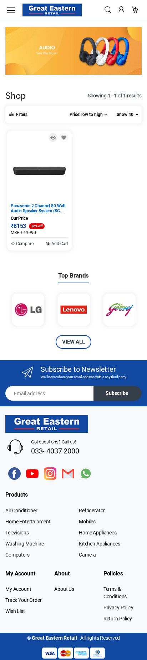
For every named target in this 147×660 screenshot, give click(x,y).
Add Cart (59, 243)
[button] (108, 9)
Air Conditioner (21, 510)
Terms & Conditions (115, 592)
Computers (17, 555)
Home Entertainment (27, 521)
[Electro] (52, 10)
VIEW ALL (73, 342)
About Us (64, 589)
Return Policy (117, 618)
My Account (18, 589)
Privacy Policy (118, 607)
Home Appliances (98, 532)
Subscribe (117, 393)
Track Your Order (23, 600)
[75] (63, 137)
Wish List (15, 611)
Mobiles (87, 521)
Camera (87, 555)
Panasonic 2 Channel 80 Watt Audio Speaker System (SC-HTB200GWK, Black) (38, 210)
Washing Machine (24, 544)
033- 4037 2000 (55, 451)
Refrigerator (92, 510)
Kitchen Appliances (99, 544)
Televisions (17, 532)
